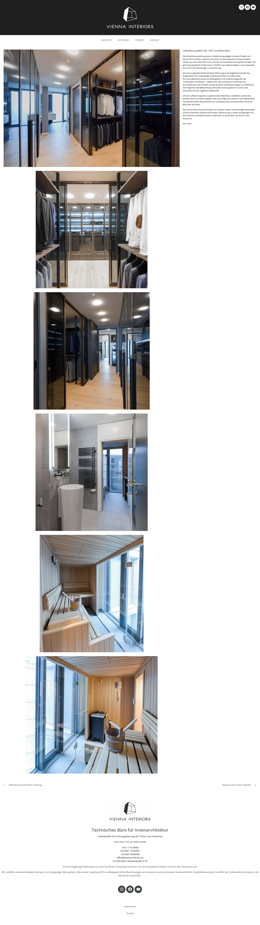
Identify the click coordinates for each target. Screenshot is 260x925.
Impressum (130, 906)
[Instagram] (241, 7)
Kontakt (154, 40)
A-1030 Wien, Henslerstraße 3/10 (130, 861)
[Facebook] (247, 7)
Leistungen (123, 40)
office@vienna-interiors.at (130, 857)
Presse (130, 913)
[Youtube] (253, 7)
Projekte (139, 40)
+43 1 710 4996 (130, 847)
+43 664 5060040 (130, 854)
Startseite (106, 40)
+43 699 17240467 (130, 850)
